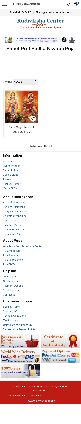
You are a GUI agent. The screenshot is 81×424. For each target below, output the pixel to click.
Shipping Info (10, 311)
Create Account (12, 281)
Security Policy (11, 306)
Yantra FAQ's (10, 188)
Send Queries (11, 290)
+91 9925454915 (22, 12)
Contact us (9, 294)
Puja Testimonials (13, 259)
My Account (10, 276)
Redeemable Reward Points (19, 329)
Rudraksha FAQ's (12, 234)
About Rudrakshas (13, 202)
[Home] (41, 23)
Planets (7, 179)
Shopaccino (48, 400)
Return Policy (10, 170)
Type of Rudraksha (14, 206)
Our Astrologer (11, 165)
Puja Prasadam (11, 255)
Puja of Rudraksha (13, 229)
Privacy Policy (17, 395)
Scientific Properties (15, 215)
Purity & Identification (15, 211)
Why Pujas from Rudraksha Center (22, 246)
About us (8, 161)
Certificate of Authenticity (17, 324)
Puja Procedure (12, 250)
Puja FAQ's (9, 264)
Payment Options (13, 285)
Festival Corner (11, 183)
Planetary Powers (13, 225)
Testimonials (10, 320)
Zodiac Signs (10, 174)
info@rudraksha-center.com (54, 12)
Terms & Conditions (14, 315)
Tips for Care (10, 220)
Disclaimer (36, 395)
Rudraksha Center (26, 4)
